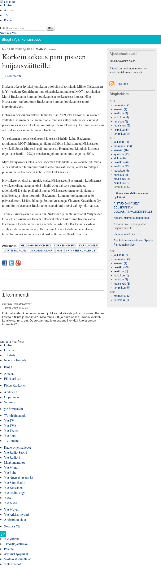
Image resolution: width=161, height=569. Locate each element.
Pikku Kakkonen (15, 385)
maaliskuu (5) (122, 125)
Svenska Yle (8, 33)
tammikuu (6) (122, 187)
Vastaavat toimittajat (17, 559)
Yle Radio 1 (12, 457)
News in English (15, 360)
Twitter (11, 263)
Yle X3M (10, 502)
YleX (7, 497)
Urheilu (9, 350)
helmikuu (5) (121, 129)
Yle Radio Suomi (15, 452)
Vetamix (9, 402)
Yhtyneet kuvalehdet (81, 250)
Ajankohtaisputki (28, 39)
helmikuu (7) (121, 183)
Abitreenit (10, 392)
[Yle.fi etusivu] (3, 535)
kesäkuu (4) (121, 113)
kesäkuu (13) (121, 166)
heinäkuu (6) (121, 162)
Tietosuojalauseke (16, 544)
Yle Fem (10, 435)
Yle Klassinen (13, 487)
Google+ (18, 263)
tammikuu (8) (122, 133)
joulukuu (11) (121, 141)
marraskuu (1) (122, 105)
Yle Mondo (11, 467)
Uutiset (8, 5)
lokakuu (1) (120, 109)
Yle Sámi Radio (14, 482)
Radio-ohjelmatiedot (17, 447)
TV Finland (11, 440)
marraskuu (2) (122, 295)
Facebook (4, 263)
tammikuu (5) (122, 287)
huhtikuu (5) (121, 174)
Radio (8, 20)
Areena (9, 10)
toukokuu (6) (121, 170)
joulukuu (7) (121, 255)
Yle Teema (11, 430)
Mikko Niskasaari (41, 250)
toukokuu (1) (121, 275)
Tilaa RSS (122, 83)
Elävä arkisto (12, 378)
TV (6, 15)
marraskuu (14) (123, 146)
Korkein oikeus (65, 245)
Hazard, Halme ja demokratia (131, 217)
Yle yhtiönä (11, 538)
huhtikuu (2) (121, 279)
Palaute (9, 549)
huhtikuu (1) (121, 121)
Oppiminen (11, 397)
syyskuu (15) (121, 154)
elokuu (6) (120, 158)
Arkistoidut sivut (15, 519)
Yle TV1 (10, 420)
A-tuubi (113, 68)
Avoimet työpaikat (16, 554)
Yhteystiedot (12, 564)
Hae (2, 27)
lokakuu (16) (121, 150)
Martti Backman (15, 250)
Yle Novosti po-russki (18, 477)
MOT (59, 250)
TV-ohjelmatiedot (15, 415)
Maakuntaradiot (14, 462)
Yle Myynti (11, 509)
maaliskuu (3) (122, 283)
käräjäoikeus (89, 245)
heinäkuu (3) (121, 267)
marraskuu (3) (122, 259)
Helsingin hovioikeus (36, 245)
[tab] (132, 105)
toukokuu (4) (121, 117)
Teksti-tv (10, 355)
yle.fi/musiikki (13, 408)
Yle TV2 (10, 425)
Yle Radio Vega (14, 492)
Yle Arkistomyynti (16, 514)
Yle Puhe (10, 472)
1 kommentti (12, 76)
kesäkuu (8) (121, 271)
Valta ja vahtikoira (124, 234)
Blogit (6, 39)
